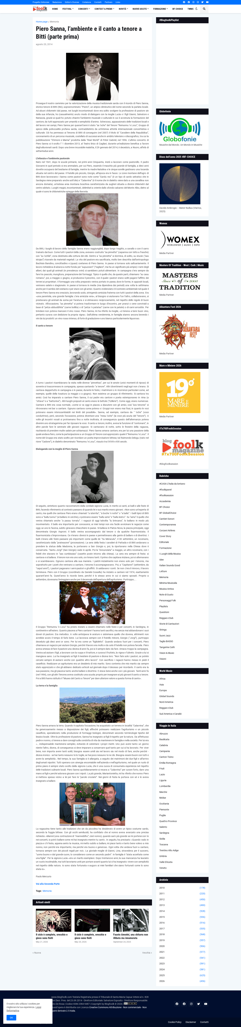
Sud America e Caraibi (170, 713)
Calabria (163, 745)
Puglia (162, 815)
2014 (182, 911)
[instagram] (193, 2)
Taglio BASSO (166, 641)
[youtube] (207, 2)
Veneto (163, 868)
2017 (182, 928)
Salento (163, 827)
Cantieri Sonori (166, 519)
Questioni (164, 612)
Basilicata (164, 739)
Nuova (37, 952)
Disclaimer (191, 1022)
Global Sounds (166, 696)
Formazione (165, 548)
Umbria (163, 856)
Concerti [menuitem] (83, 9)
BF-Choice (164, 507)
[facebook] (184, 2)
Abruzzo (163, 733)
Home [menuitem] (55, 9)
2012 (182, 899)
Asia (161, 684)
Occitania (164, 803)
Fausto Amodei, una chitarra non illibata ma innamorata (130, 936)
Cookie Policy (174, 1022)
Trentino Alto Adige (169, 850)
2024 (182, 969)
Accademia (165, 501)
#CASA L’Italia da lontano (172, 483)
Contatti (97, 2)
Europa (163, 690)
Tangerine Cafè (167, 647)
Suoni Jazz (165, 635)
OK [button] (11, 1017)
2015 (182, 917)
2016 (182, 922)
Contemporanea (167, 524)
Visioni (162, 659)
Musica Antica (166, 589)
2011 (182, 893)
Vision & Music (166, 653)
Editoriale (164, 542)
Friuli (161, 768)
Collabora (86, 2)
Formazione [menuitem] (159, 9)
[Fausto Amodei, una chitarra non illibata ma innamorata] (131, 920)
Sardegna (164, 833)
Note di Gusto (166, 594)
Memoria (54, 21)
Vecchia (146, 952)
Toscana (163, 844)
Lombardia (165, 786)
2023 (182, 963)
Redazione (57, 2)
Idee (161, 559)
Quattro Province (168, 821)
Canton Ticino (166, 757)
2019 (182, 940)
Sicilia (162, 838)
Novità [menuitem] (122, 9)
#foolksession (166, 495)
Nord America (166, 702)
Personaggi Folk (167, 600)
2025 (182, 975)
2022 (182, 957)
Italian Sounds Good (169, 565)
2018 (182, 934)
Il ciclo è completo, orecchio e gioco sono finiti (52, 936)
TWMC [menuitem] (191, 9)
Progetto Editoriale (41, 2)
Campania (164, 751)
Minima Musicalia (168, 583)
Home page (42, 21)
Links (118, 2)
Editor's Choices (72, 2)
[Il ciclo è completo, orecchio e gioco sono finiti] (53, 920)
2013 (182, 905)
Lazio (162, 774)
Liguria (162, 780)
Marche (163, 792)
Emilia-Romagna (167, 763)
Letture (163, 571)
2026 (182, 981)
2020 (182, 946)
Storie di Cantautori (169, 623)
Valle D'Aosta (165, 862)
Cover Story (165, 536)
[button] (196, 9)
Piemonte (164, 809)
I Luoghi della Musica (170, 553)
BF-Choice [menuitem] (177, 9)
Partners (108, 2)
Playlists (163, 606)
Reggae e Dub (166, 618)
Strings (163, 629)
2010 (182, 887)
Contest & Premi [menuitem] (103, 9)
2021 (182, 952)
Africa (162, 678)
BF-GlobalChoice (167, 513)
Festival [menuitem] (67, 9)
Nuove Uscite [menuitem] (140, 9)
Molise (162, 797)
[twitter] (202, 2)
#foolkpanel (165, 489)
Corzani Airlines (167, 530)
